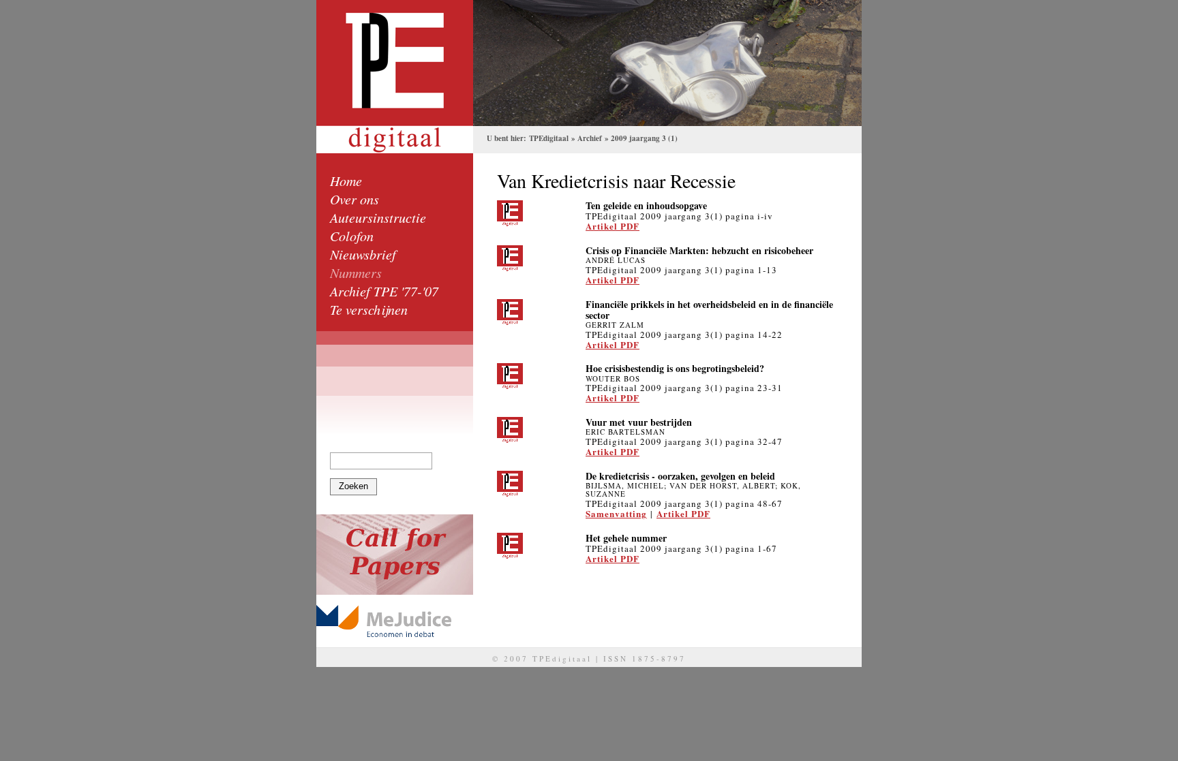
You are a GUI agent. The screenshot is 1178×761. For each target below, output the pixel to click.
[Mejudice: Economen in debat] (394, 621)
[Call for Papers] (394, 554)
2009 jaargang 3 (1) (644, 138)
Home (346, 180)
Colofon (352, 236)
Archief (589, 138)
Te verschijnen (369, 309)
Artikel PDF (612, 225)
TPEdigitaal (549, 138)
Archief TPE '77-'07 (384, 291)
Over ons (354, 199)
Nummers (356, 272)
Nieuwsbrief (363, 254)
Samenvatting (616, 513)
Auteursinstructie (378, 217)
